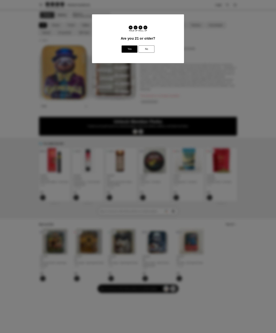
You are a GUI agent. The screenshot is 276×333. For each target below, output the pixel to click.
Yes (130, 49)
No (146, 49)
